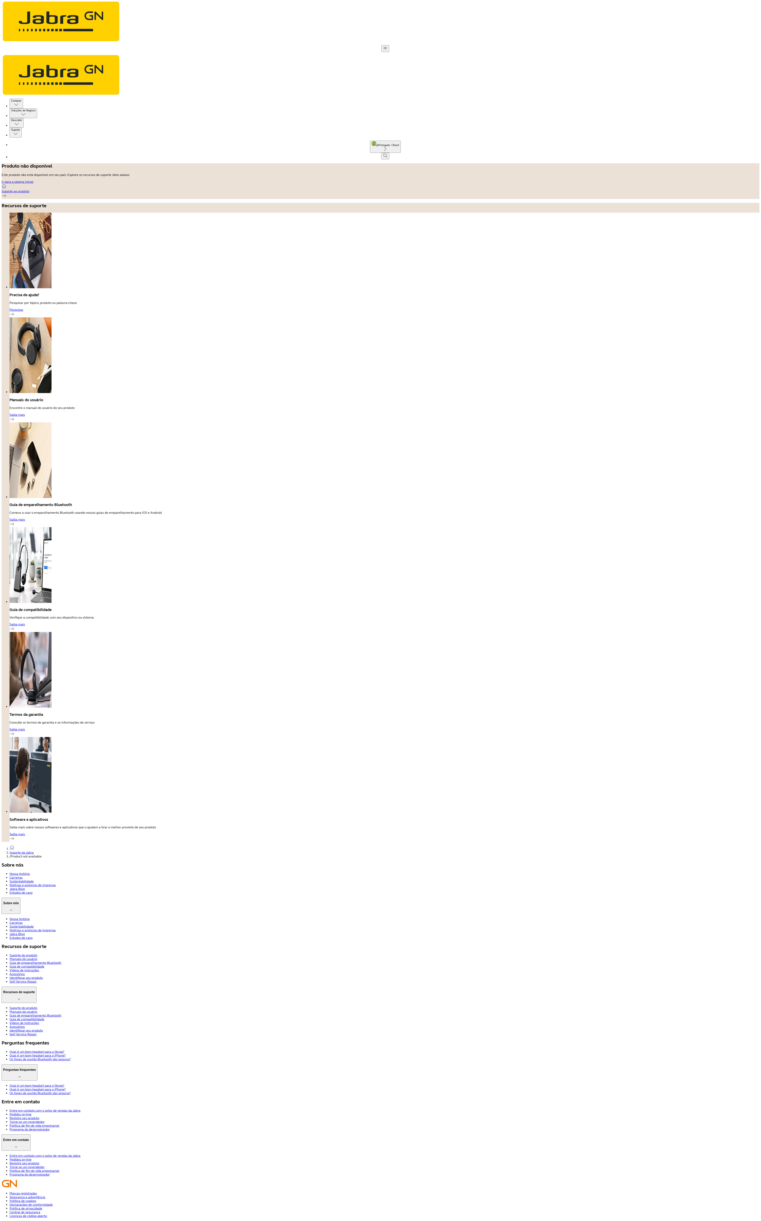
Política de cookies (23, 1201)
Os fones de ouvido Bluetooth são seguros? (40, 1059)
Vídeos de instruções (24, 970)
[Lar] (384, 848)
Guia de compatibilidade (27, 966)
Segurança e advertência (27, 1197)
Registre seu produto (24, 1118)
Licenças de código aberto (28, 1216)
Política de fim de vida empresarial (34, 1125)
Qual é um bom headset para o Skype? (37, 1052)
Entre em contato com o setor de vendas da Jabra (45, 1110)
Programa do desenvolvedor (30, 1129)
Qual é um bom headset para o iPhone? (38, 1055)
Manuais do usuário (23, 959)
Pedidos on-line (21, 1114)
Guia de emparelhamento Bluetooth (35, 963)
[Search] (385, 156)
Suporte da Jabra (22, 852)
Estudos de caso (21, 893)
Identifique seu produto (26, 978)
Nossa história (20, 874)
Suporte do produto (23, 955)
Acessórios (17, 974)
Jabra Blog (17, 889)
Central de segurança (25, 1212)
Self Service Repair (23, 981)
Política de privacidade (26, 1208)
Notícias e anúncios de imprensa (33, 885)
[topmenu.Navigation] (385, 48)
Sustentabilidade (22, 881)
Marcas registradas (23, 1193)
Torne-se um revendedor (27, 1122)
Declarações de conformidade (31, 1205)
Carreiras (16, 877)
